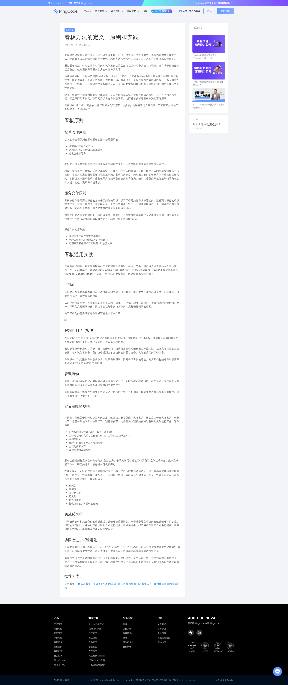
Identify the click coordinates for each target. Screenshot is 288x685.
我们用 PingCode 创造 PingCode (203, 623)
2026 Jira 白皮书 (96, 660)
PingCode (84, 44)
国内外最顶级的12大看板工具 (135, 583)
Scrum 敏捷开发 (96, 624)
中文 (222, 680)
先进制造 (92, 656)
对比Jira (127, 629)
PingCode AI (60, 660)
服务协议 (162, 629)
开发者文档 (128, 642)
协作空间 (58, 647)
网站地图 (162, 642)
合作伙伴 (127, 647)
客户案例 (115, 11)
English (230, 680)
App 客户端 (59, 665)
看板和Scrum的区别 (105, 583)
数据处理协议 (164, 638)
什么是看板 (84, 583)
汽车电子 (92, 651)
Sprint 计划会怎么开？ (206, 124)
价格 (145, 11)
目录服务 (58, 656)
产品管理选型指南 (96, 665)
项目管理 (58, 629)
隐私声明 (162, 633)
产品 (86, 11)
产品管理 (58, 624)
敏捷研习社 (128, 633)
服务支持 (131, 11)
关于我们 (162, 624)
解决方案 (100, 11)
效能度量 (58, 642)
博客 (125, 638)
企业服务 (92, 647)
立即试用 (225, 11)
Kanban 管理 (94, 629)
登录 (209, 11)
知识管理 (58, 633)
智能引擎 (58, 651)
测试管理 (58, 638)
